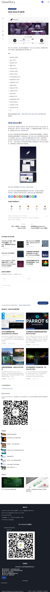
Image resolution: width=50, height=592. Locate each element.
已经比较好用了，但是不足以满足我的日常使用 (12, 570)
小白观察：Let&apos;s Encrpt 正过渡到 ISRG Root (36, 490)
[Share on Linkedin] (3, 39)
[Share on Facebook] (3, 27)
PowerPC (23, 128)
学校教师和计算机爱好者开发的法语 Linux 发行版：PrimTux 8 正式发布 (33, 253)
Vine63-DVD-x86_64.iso (31, 114)
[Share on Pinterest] (3, 35)
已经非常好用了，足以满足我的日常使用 (11, 569)
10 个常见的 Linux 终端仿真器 (9, 489)
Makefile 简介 (10, 456)
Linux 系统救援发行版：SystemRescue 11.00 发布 (10, 333)
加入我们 (34, 591)
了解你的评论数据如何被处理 (24, 305)
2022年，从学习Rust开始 (13, 444)
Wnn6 (24, 192)
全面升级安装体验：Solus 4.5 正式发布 (12, 368)
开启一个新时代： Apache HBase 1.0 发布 (18, 227)
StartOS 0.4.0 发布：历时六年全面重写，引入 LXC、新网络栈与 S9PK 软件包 (9, 243)
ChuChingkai (22, 40)
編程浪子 (5, 343)
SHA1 (44, 114)
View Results (25, 580)
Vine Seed (22, 187)
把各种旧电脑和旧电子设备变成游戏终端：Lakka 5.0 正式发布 (32, 262)
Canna (32, 192)
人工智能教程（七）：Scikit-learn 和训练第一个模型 (12, 517)
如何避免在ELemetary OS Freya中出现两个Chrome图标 (39, 227)
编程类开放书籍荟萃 (11, 434)
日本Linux (18, 219)
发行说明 (18, 114)
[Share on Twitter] (3, 31)
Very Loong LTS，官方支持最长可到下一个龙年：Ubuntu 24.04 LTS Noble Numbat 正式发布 (8, 263)
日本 (36, 127)
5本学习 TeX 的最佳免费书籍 (14, 460)
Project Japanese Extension (28, 140)
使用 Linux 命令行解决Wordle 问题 (15, 450)
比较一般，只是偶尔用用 (8, 572)
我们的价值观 (39, 591)
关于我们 (29, 591)
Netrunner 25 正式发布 (8, 253)
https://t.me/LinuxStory (9, 527)
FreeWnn (10, 192)
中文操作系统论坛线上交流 (7, 388)
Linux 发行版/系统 (12, 8)
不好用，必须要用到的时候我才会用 (10, 573)
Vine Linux (10, 48)
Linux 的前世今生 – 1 (12, 467)
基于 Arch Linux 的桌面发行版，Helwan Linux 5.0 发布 (33, 242)
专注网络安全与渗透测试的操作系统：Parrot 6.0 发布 (37, 333)
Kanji (30, 191)
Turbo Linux (33, 136)
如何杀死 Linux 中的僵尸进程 (14, 438)
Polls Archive (4, 583)
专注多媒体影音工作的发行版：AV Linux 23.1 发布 (36, 368)
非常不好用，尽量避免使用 (8, 575)
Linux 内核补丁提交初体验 (13, 464)
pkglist (10, 116)
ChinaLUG (45, 591)
